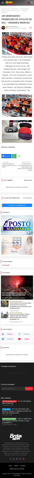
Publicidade (14, 9)
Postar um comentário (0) (17, 205)
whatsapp (26, 334)
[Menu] (2, 3)
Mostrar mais (28, 180)
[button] (28, 3)
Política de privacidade (17, 469)
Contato (22, 465)
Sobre (16, 465)
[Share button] (19, 156)
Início (10, 465)
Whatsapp (14, 156)
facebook (10, 339)
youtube (26, 339)
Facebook (7, 156)
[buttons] (10, 459)
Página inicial (5, 9)
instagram (10, 334)
